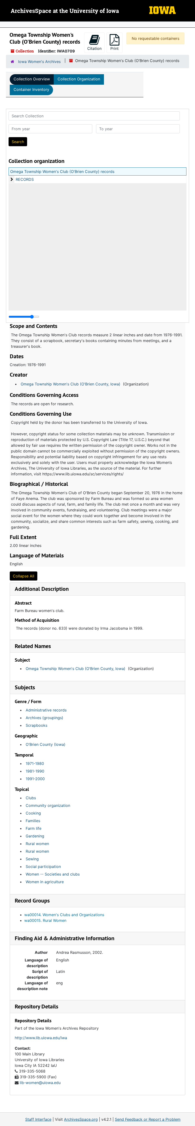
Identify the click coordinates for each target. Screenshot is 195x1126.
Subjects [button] (25, 687)
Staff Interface (38, 1119)
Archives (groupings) (44, 717)
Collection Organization (79, 79)
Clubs (31, 797)
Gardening (35, 836)
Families (33, 820)
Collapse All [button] (23, 576)
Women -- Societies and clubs (53, 874)
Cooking (33, 813)
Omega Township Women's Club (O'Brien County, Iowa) (70, 384)
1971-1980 (35, 763)
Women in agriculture (45, 881)
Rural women (37, 843)
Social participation (43, 866)
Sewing (32, 858)
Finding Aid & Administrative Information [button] (64, 938)
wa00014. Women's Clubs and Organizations (64, 914)
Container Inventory (31, 89)
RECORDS (25, 179)
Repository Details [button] (36, 1006)
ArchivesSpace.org (81, 1119)
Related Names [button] (33, 646)
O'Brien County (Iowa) (45, 744)
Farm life (33, 828)
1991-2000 (35, 778)
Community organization (48, 805)
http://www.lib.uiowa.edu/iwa (41, 1037)
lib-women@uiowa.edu (40, 1082)
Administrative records (46, 710)
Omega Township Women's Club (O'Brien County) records (62, 171)
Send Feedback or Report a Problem (147, 1119)
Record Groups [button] (32, 900)
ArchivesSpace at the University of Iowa (65, 11)
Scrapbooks (36, 725)
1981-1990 (35, 771)
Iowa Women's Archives (39, 61)
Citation (94, 48)
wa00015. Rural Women (45, 920)
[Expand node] (190, 25)
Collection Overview (32, 79)
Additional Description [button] (42, 588)
